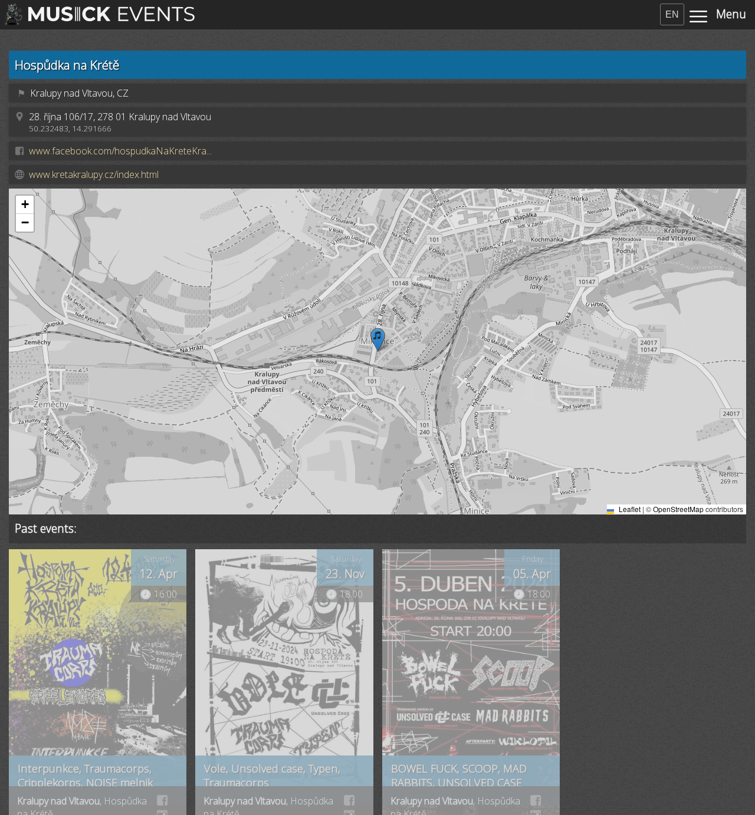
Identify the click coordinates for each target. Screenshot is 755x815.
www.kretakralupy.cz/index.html (94, 174)
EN (672, 14)
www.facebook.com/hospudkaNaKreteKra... (120, 150)
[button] (377, 340)
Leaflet (629, 509)
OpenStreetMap (678, 509)
